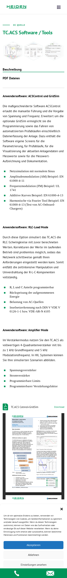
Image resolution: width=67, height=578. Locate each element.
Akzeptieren (33, 545)
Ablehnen (33, 555)
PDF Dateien (11, 78)
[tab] (33, 69)
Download (59, 406)
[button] (61, 508)
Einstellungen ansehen (33, 564)
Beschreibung (12, 69)
